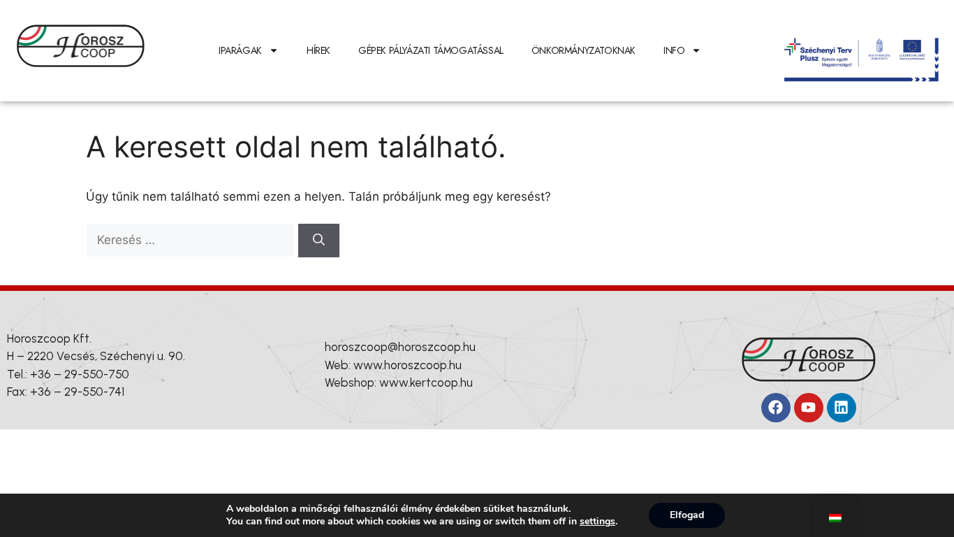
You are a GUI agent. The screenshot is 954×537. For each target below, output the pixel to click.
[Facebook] (776, 407)
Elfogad (687, 515)
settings (597, 521)
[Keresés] (318, 240)
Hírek (318, 50)
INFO (673, 50)
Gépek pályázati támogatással (431, 50)
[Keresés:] (192, 240)
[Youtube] (808, 407)
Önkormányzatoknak (583, 50)
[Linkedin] (841, 407)
